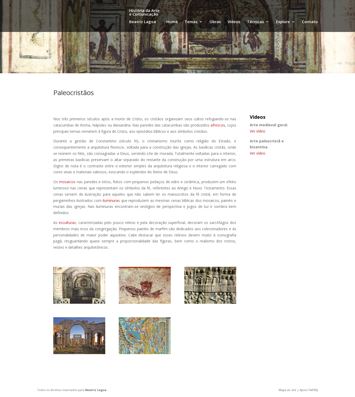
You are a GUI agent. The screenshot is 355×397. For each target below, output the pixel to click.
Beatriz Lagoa (96, 390)
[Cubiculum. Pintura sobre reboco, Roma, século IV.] (79, 302)
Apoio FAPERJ (309, 390)
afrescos (218, 125)
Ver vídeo (257, 131)
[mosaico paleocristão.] (145, 352)
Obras (215, 22)
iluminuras (111, 200)
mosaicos (67, 181)
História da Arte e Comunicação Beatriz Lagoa (144, 16)
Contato (310, 22)
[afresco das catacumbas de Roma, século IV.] (145, 302)
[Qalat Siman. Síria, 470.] (79, 352)
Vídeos (234, 22)
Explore (283, 22)
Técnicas (255, 22)
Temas (191, 22)
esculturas (67, 222)
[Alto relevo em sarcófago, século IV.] (210, 302)
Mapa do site (287, 390)
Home (172, 22)
